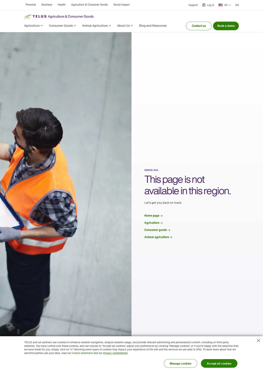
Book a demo (226, 26)
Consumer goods (155, 230)
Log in (210, 5)
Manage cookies (180, 363)
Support (193, 5)
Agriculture (151, 223)
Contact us (199, 26)
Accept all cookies (219, 363)
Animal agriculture (156, 237)
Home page (151, 215)
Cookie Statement (82, 353)
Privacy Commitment (115, 353)
